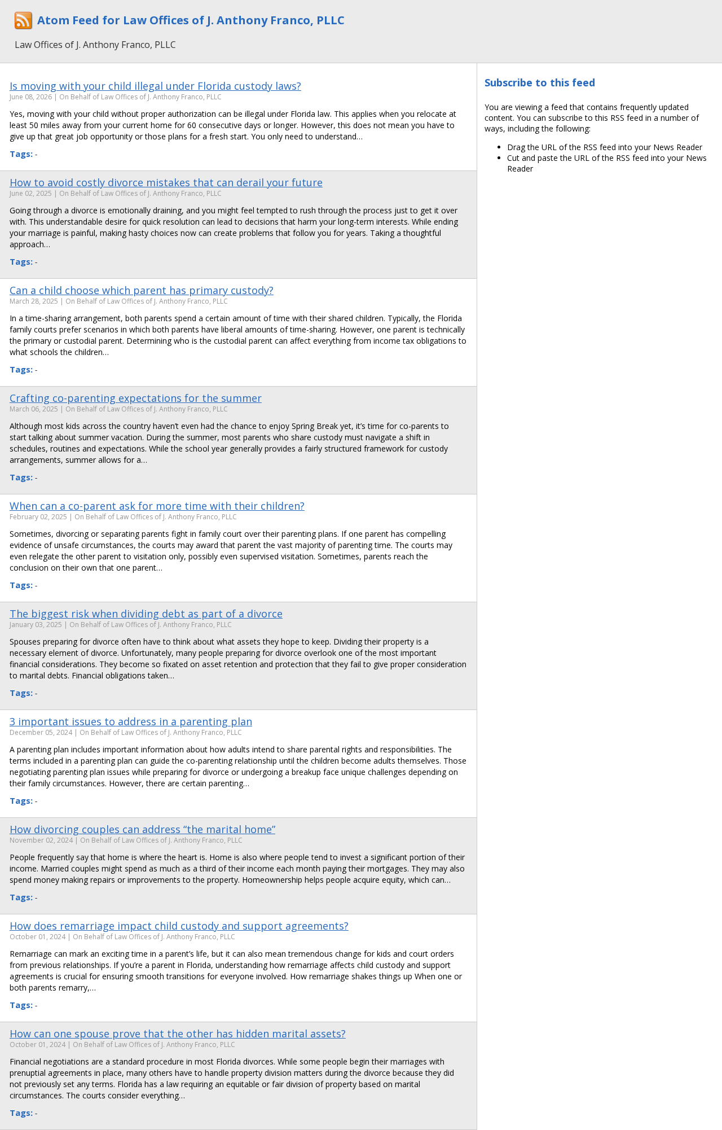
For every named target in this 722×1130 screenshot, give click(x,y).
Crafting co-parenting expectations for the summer (136, 398)
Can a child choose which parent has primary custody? (142, 290)
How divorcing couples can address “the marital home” (142, 829)
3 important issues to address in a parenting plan (131, 721)
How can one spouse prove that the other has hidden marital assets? (178, 1033)
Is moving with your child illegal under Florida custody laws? (155, 86)
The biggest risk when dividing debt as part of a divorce (146, 613)
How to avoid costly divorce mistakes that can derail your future (166, 182)
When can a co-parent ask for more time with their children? (157, 506)
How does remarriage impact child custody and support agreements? (179, 925)
